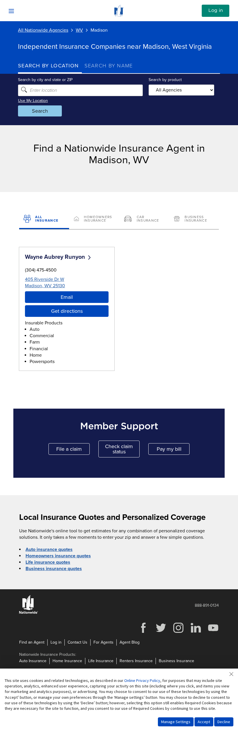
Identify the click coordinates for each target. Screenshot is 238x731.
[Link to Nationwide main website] (119, 15)
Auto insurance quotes (49, 549)
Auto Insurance (32, 660)
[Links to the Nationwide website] (28, 612)
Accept (204, 721)
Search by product (165, 79)
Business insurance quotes (54, 569)
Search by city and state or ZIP (45, 79)
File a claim (73, 450)
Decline (223, 721)
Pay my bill (173, 450)
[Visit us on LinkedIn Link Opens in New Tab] (195, 632)
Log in (215, 10)
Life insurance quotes (48, 562)
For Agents (103, 642)
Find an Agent (31, 642)
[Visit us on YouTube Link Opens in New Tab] (213, 632)
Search (40, 111)
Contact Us (77, 642)
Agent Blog (130, 642)
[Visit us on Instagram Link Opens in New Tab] (178, 632)
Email (67, 297)
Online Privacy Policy (142, 680)
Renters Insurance (136, 660)
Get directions (67, 311)
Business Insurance (176, 660)
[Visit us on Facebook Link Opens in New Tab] (143, 632)
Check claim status (122, 449)
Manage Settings (175, 721)
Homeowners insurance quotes (58, 556)
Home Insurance (67, 660)
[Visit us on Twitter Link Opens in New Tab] (161, 632)
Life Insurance (100, 660)
